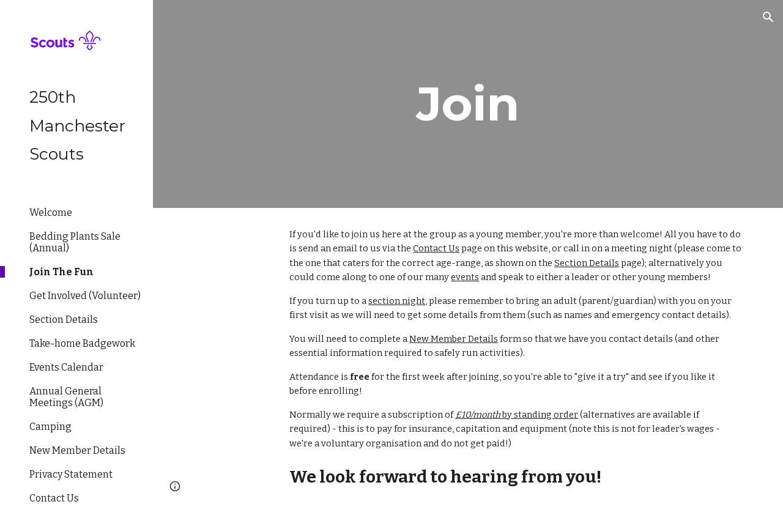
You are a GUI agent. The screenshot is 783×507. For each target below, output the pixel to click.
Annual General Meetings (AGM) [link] (66, 397)
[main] (468, 104)
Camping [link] (50, 426)
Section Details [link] (63, 319)
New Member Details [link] (77, 450)
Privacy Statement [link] (71, 474)
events (465, 277)
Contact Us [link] (54, 498)
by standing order (539, 414)
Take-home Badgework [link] (82, 343)
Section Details (586, 262)
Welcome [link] (50, 212)
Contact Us (436, 248)
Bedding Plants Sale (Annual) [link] (75, 242)
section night (396, 300)
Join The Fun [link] (61, 272)
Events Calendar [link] (66, 367)
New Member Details (453, 338)
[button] (768, 17)
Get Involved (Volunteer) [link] (85, 296)
